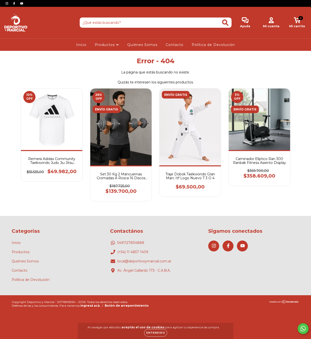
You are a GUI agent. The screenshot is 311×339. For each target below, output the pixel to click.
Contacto (174, 45)
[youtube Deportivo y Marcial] (21, 3)
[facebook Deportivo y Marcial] (14, 3)
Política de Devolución (213, 45)
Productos (105, 45)
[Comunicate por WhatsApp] (303, 328)
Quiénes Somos (142, 45)
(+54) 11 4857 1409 (132, 252)
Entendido (155, 332)
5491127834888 (130, 243)
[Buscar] (225, 22)
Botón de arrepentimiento (127, 305)
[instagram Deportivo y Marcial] (7, 3)
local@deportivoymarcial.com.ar (144, 261)
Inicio (81, 45)
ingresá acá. (90, 305)
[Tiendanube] (284, 302)
